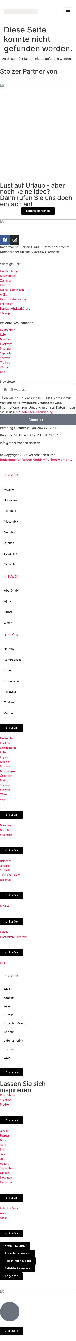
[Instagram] (14, 240)
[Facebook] (5, 240)
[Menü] (68, 11)
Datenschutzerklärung (37, 412)
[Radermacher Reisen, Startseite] (21, 12)
